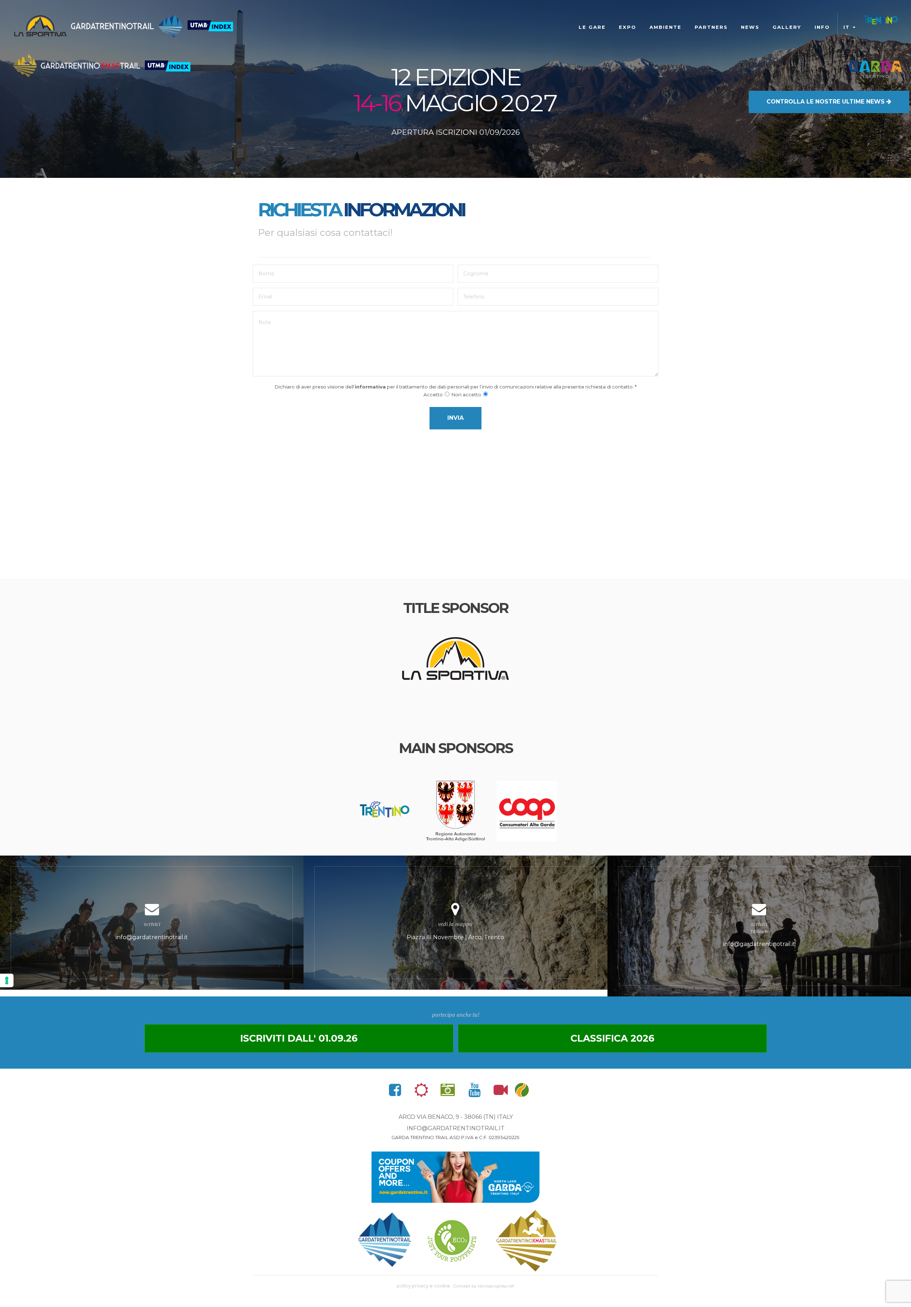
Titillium (759, 933)
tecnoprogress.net (496, 1286)
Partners (711, 27)
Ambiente (665, 27)
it (847, 27)
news (750, 27)
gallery (787, 27)
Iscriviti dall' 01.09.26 (299, 1038)
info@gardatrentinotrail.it (456, 1128)
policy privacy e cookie (423, 1286)
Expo (627, 27)
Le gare (592, 27)
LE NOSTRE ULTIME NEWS (826, 101)
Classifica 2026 (612, 1038)
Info (822, 27)
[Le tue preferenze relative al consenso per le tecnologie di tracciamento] (7, 980)
